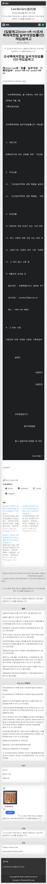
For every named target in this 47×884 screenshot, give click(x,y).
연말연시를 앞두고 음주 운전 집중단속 (16, 617)
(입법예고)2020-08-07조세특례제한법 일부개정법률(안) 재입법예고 (23, 35)
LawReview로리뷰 (23, 9)
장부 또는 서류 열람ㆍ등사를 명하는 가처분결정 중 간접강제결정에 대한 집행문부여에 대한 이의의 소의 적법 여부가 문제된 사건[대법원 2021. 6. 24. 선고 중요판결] (23, 659)
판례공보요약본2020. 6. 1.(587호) (15, 740)
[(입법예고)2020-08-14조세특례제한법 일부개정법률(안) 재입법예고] (12, 518)
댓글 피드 (6, 778)
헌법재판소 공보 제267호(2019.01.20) (17, 745)
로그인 (5, 770)
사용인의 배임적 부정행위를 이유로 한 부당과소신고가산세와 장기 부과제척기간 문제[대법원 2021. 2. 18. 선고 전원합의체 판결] (23, 710)
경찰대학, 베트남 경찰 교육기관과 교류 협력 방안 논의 (22, 613)
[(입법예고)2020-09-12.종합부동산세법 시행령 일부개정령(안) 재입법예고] (12, 547)
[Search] (39, 24)
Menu (7, 3)
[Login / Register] (42, 24)
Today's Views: (9, 847)
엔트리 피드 (7, 774)
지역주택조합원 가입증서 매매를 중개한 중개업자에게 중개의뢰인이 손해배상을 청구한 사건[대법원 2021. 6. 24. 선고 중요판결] (23, 643)
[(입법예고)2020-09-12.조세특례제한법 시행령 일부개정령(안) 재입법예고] (32, 518)
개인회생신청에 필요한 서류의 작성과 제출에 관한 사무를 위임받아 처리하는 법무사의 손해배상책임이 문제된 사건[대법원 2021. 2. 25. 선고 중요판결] (23, 734)
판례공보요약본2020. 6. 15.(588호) (16, 749)
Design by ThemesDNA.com (23, 880)
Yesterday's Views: (10, 851)
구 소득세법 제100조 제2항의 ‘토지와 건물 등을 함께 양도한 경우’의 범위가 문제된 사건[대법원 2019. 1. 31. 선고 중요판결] (23, 755)
